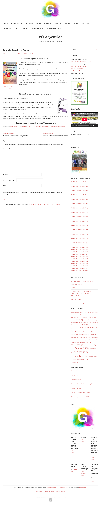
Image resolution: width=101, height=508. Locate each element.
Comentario (7, 149)
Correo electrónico (9, 180)
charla (73, 320)
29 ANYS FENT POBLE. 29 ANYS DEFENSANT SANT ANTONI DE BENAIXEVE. (81, 293)
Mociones (28, 23)
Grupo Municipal (36, 126)
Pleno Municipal (84, 340)
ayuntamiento (14, 126)
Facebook (80, 68)
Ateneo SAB (75, 371)
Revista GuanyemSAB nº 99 (79, 208)
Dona (29, 126)
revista (47, 126)
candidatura (92, 317)
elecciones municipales (79, 324)
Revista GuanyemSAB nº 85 (79, 259)
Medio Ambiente (88, 331)
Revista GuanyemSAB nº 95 (79, 225)
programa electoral (86, 342)
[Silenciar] (94, 125)
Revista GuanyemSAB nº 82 (79, 266)
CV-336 (73, 288)
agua (95, 312)
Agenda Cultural (85, 312)
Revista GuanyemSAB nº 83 (79, 263)
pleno (91, 337)
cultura (79, 320)
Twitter (73, 68)
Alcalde (82, 314)
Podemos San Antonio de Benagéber (82, 384)
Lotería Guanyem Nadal (54, 28)
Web (4, 185)
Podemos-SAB (82, 487)
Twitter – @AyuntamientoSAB (80, 397)
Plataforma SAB (76, 388)
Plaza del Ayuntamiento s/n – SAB (81, 61)
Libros (81, 331)
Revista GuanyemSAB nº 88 (79, 252)
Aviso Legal (8, 28)
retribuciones (86, 345)
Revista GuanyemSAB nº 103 (79, 190)
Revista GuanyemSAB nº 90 (79, 247)
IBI (77, 331)
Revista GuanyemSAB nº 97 (79, 216)
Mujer (43, 126)
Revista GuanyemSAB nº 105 (79, 182)
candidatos (85, 317)
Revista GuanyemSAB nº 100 (79, 203)
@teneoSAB (74, 312)
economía (76, 322)
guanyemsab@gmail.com (78, 66)
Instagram (81, 71)
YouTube (73, 71)
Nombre (6, 175)
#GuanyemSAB (50, 37)
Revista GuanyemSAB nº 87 (79, 254)
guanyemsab (77, 328)
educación (85, 322)
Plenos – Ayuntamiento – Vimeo (80, 392)
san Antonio (79, 348)
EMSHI (88, 324)
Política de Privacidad (21, 28)
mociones (74, 334)
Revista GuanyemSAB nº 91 (79, 243)
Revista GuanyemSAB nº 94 (79, 229)
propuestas (77, 345)
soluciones (82, 360)
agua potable (75, 314)
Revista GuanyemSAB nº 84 (79, 261)
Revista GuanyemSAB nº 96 (79, 221)
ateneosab (88, 314)
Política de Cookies (37, 28)
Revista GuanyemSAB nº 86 (79, 256)
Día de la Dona (23, 126)
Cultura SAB (48, 23)
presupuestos (77, 342)
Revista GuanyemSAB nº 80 (79, 270)
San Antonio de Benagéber (57, 126)
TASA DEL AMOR (76, 299)
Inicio (6, 23)
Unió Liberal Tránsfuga (77, 303)
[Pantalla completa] (96, 125)
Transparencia (7, 129)
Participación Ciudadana (79, 337)
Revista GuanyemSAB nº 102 (79, 195)
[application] (84, 119)
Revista (34, 54)
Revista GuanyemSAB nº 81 (79, 268)
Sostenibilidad (92, 359)
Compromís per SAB (62, 487)
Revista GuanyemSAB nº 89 (79, 249)
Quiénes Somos (16, 23)
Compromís (74, 375)
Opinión (38, 23)
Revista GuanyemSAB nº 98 (79, 212)
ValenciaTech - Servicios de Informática (56, 497)
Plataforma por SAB (51, 487)
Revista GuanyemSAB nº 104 (79, 186)
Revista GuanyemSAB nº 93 (79, 234)
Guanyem (93, 324)
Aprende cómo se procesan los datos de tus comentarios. (46, 204)
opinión (93, 334)
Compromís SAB (76, 379)
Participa (58, 23)
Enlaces (75, 23)
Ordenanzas (85, 23)
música (86, 334)
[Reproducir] (73, 125)
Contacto (67, 23)
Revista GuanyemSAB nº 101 (79, 199)
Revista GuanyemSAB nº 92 (79, 238)
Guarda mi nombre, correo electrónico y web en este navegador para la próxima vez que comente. (32, 194)
